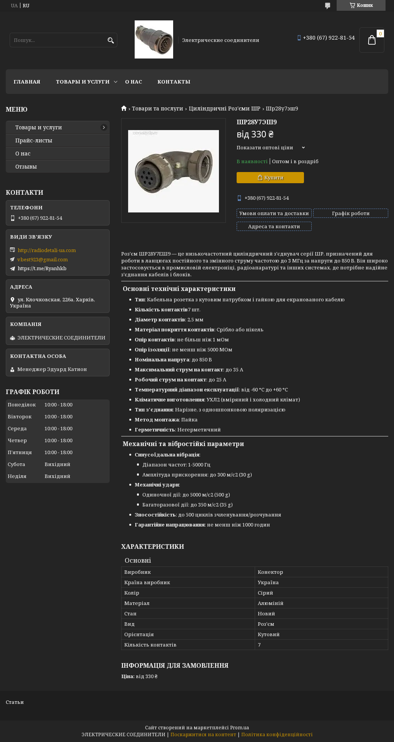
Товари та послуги (157, 108)
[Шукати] (110, 40)
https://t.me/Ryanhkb (42, 268)
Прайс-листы (33, 140)
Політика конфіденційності (277, 734)
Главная (26, 81)
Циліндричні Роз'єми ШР (224, 108)
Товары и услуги (83, 81)
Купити (274, 177)
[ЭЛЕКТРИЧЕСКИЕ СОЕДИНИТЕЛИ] (154, 40)
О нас (133, 81)
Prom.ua (239, 727)
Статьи (15, 702)
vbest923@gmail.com (42, 259)
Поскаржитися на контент (203, 734)
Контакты (173, 81)
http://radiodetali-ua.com (47, 250)
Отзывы (26, 166)
